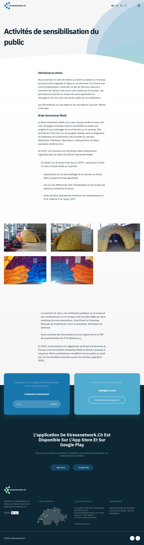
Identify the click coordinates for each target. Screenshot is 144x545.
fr (112, 5)
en (117, 5)
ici (80, 338)
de (121, 5)
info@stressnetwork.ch (82, 524)
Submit (54, 404)
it (125, 5)
